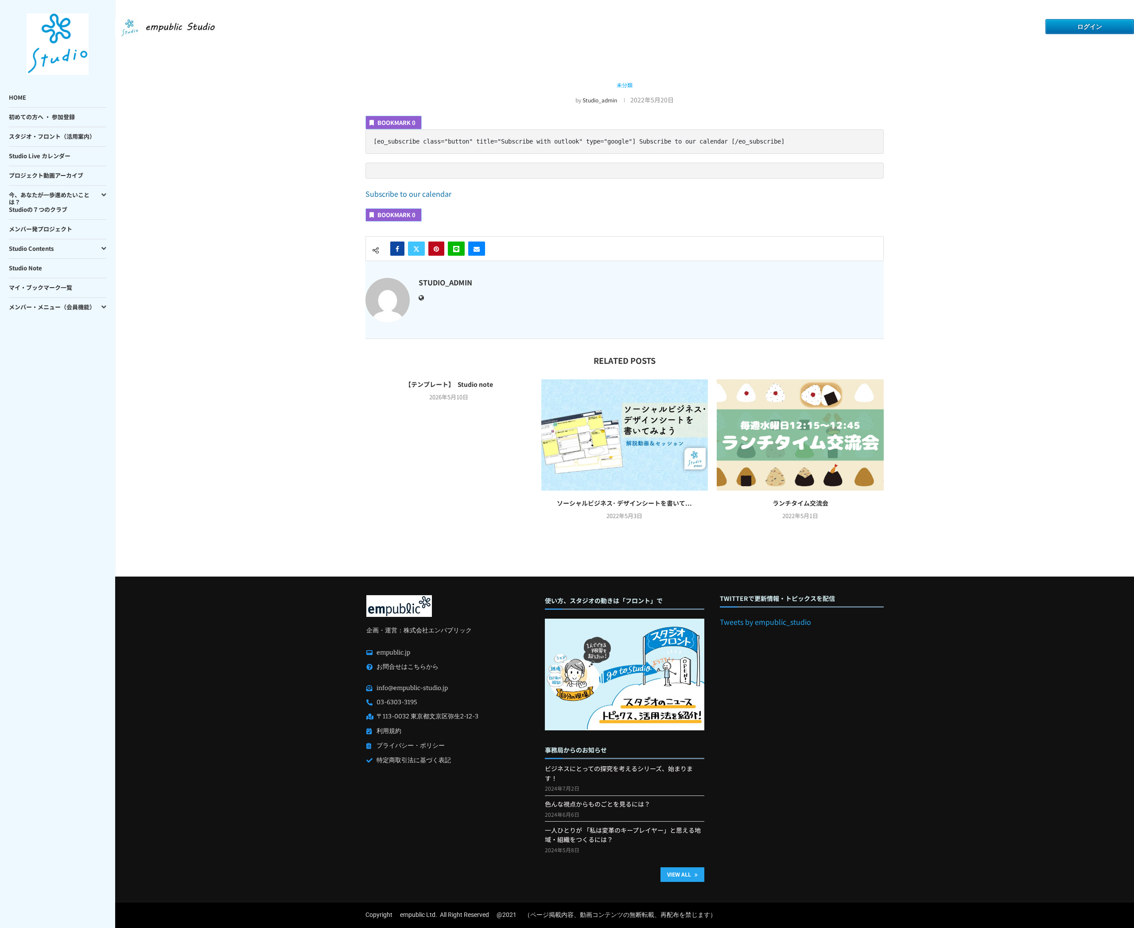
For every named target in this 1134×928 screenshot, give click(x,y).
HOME (17, 97)
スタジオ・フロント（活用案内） (52, 136)
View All (679, 874)
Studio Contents (31, 248)
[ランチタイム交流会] (800, 435)
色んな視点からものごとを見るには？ (597, 803)
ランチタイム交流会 (800, 503)
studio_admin (600, 100)
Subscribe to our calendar (408, 193)
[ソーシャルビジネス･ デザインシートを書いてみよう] (624, 435)
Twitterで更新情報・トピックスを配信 (777, 598)
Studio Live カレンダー (39, 156)
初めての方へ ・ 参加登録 (42, 117)
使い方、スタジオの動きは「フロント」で (604, 601)
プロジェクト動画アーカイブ (46, 175)
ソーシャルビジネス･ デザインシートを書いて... (624, 503)
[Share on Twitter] (416, 249)
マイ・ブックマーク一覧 (40, 287)
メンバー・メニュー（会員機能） (52, 307)
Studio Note (25, 268)
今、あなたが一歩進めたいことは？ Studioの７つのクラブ (49, 202)
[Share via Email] (476, 249)
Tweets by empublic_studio (765, 621)
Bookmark (396, 122)
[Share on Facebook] (397, 249)
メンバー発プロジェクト (40, 229)
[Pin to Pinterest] (436, 249)
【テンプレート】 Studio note (449, 384)
